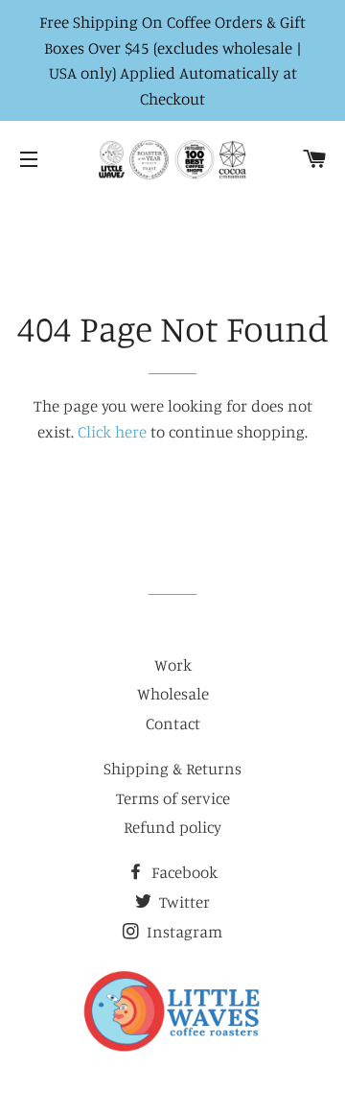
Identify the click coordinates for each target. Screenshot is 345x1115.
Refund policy (172, 827)
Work (173, 664)
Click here (112, 431)
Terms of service (173, 798)
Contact (173, 723)
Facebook (183, 872)
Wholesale (173, 693)
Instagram (182, 931)
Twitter (182, 901)
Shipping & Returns (173, 768)
